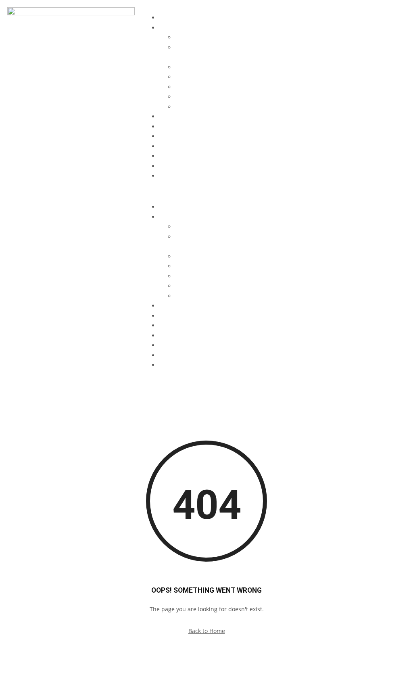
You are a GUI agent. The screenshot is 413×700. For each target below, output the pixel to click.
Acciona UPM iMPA (200, 107)
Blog (165, 156)
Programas (173, 27)
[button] (206, 192)
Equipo (168, 116)
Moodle (169, 176)
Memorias (172, 146)
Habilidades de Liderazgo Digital (219, 77)
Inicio (166, 17)
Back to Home (206, 631)
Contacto (171, 166)
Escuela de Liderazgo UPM (210, 37)
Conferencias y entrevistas (194, 136)
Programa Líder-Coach (205, 87)
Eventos (169, 126)
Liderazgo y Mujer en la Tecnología (222, 67)
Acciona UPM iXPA (199, 96)
